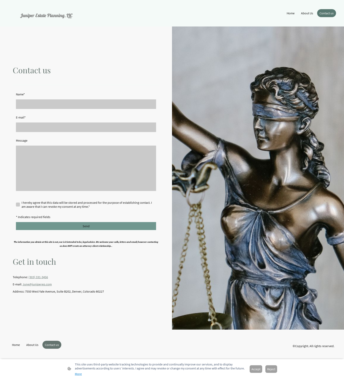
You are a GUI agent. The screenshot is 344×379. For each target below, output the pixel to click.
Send (86, 226)
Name (20, 94)
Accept (255, 369)
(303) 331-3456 (38, 277)
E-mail (21, 117)
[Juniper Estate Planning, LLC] (59, 21)
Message (21, 140)
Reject (271, 369)
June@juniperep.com (37, 284)
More (78, 374)
